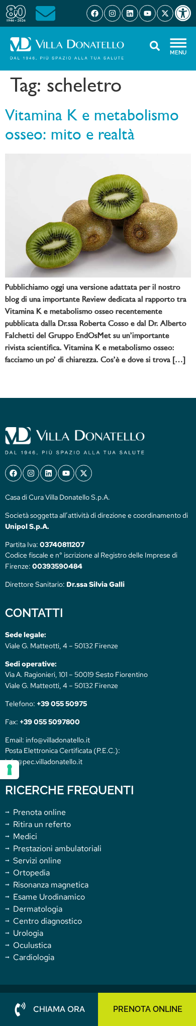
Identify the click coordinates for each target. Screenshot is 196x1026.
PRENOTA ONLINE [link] (147, 1009)
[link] (185, 13)
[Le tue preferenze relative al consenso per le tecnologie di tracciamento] (9, 769)
